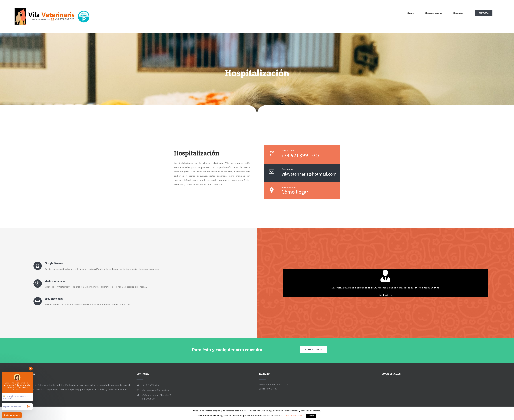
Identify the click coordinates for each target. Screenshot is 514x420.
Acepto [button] (310, 416)
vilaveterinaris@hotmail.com (309, 174)
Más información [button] (294, 415)
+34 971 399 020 (300, 156)
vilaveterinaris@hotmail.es (155, 390)
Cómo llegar (295, 192)
